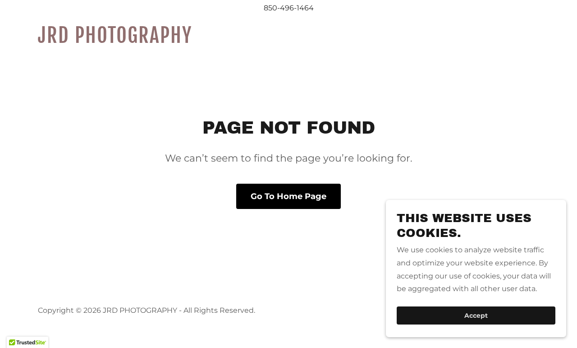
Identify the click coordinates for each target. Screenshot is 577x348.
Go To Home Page (288, 196)
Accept (476, 315)
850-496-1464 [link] (289, 8)
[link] (125, 40)
